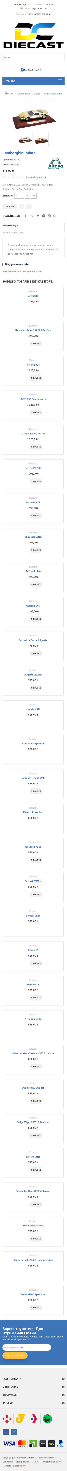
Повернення (22, 1461)
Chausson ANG (33, 536)
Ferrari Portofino (33, 812)
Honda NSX (33, 709)
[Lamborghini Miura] (33, 115)
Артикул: (7, 159)
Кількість (7, 195)
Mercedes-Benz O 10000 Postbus (33, 330)
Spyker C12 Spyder (33, 1087)
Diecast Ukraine (26, 1457)
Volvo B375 (33, 364)
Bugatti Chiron (33, 674)
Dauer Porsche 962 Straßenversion (33, 1260)
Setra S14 (33, 295)
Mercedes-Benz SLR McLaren (33, 1191)
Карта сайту (19, 1465)
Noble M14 (33, 984)
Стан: (5, 164)
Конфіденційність (52, 1461)
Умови (35, 1461)
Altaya (37, 94)
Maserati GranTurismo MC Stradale (33, 1053)
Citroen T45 (33, 605)
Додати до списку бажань (38, 309)
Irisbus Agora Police (33, 433)
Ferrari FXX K (33, 881)
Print (22, 206)
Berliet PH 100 (33, 468)
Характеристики (13, 232)
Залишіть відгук (36, 177)
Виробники (24, 94)
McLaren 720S (33, 846)
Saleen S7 (33, 950)
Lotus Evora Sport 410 (33, 743)
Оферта (7, 1465)
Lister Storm (33, 1156)
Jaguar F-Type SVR (33, 777)
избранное (45, 69)
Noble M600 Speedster (33, 1294)
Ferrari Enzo (33, 915)
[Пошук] (60, 57)
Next (51, 139)
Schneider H (33, 502)
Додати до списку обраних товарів (29, 206)
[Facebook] (6, 1432)
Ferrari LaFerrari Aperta (33, 640)
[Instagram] (14, 1432)
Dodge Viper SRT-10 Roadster (33, 1122)
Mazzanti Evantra (33, 1225)
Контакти (7, 1461)
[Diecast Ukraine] (33, 35)
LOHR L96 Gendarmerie (33, 399)
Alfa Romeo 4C (33, 1018)
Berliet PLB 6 (33, 571)
